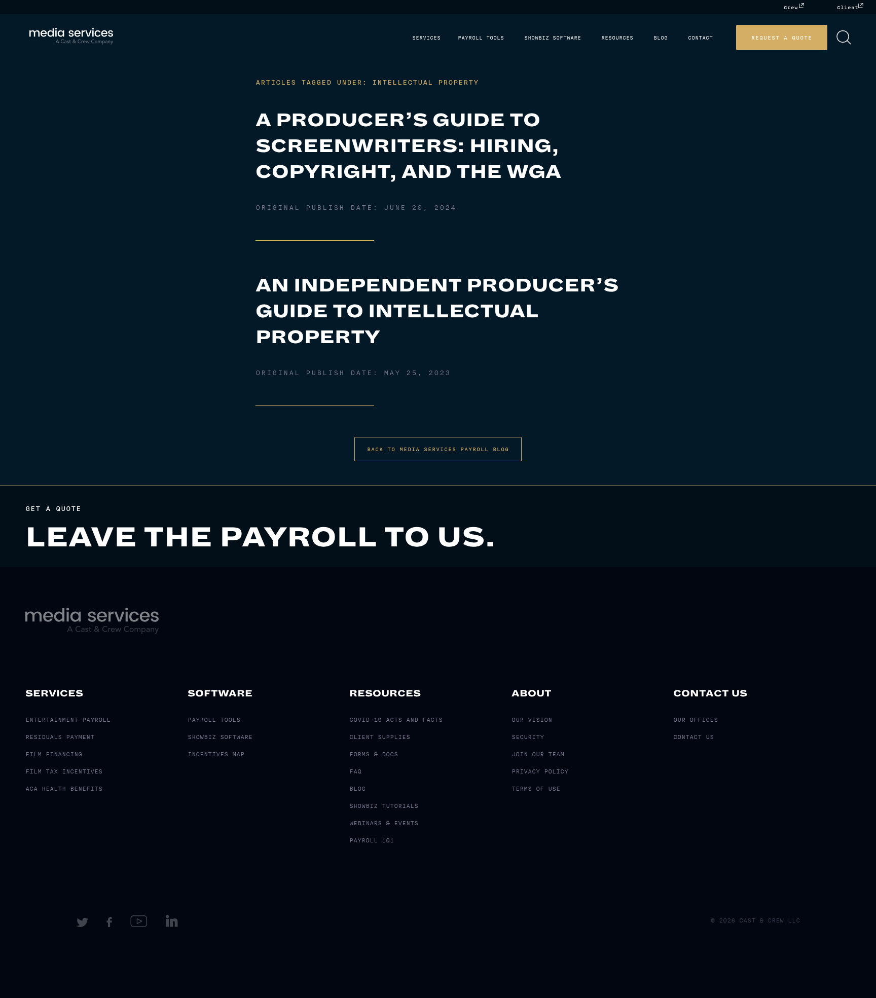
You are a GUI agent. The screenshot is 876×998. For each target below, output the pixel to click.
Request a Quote (796, 37)
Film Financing (53, 754)
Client (847, 7)
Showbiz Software (580, 38)
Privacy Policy (540, 771)
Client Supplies (379, 737)
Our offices (695, 719)
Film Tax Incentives (63, 771)
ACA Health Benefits (63, 788)
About (532, 693)
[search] (859, 37)
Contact (715, 38)
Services (462, 38)
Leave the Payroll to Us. (260, 537)
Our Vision (532, 719)
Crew (791, 7)
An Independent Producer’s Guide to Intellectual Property (437, 311)
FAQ (355, 771)
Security (528, 737)
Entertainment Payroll (68, 719)
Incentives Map (216, 754)
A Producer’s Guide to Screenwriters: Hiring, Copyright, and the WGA (408, 145)
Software (220, 693)
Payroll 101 (371, 840)
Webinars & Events (383, 823)
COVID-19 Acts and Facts (396, 719)
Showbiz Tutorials (383, 805)
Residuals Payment (59, 737)
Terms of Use (536, 788)
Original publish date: (356, 208)
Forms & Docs (373, 754)
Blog (680, 38)
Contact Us (710, 693)
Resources (640, 38)
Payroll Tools (512, 38)
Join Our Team (538, 754)
